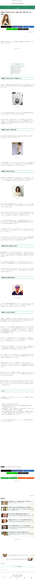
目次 (16, 64)
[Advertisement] (17, 35)
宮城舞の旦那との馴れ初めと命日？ (16, 70)
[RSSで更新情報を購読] (26, 478)
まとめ (12, 74)
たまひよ (18, 198)
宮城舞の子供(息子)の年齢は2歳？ (16, 67)
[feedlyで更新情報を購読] (9, 478)
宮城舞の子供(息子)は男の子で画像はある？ (18, 66)
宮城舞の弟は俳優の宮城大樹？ (16, 71)
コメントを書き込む (17, 566)
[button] (23, 29)
